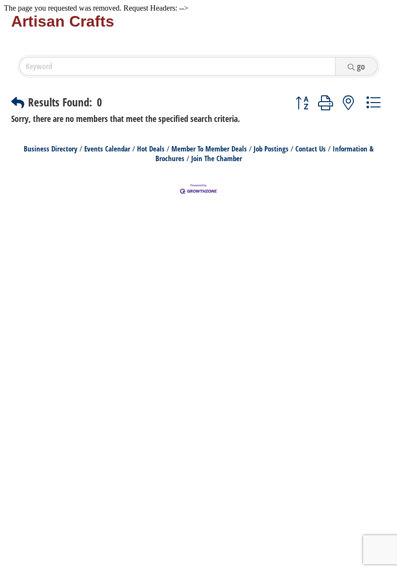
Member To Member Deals (209, 148)
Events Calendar (107, 148)
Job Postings (271, 148)
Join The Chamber (216, 158)
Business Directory (50, 148)
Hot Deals (151, 148)
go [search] (361, 66)
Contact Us (310, 148)
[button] (17, 103)
